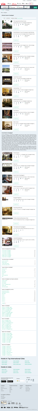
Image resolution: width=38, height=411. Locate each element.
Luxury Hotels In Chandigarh (18, 254)
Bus (10, 390)
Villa (18, 276)
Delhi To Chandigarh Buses (6, 320)
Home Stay (18, 272)
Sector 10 (18, 297)
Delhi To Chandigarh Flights (6, 316)
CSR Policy (27, 387)
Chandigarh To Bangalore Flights (7, 334)
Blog (20, 388)
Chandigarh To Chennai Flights (7, 335)
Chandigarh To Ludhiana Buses (7, 354)
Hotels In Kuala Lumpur (17, 364)
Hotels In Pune (4, 372)
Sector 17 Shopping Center (18, 284)
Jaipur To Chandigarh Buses (6, 325)
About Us (2, 387)
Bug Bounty (27, 390)
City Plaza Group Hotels (18, 264)
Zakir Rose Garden (18, 286)
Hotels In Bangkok (16, 360)
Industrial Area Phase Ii (18, 292)
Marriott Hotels (18, 262)
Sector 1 (18, 294)
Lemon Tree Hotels (18, 260)
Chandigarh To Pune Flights (6, 340)
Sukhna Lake (18, 285)
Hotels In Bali (27, 360)
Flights (11, 387)
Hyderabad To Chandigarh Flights (7, 312)
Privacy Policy (28, 388)
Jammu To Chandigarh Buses (6, 326)
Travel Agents (3, 397)
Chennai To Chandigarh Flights (7, 309)
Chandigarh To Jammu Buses (6, 348)
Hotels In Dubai (27, 362)
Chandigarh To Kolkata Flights (7, 338)
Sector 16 (18, 299)
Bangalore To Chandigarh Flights (7, 308)
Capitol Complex (18, 280)
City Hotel (18, 270)
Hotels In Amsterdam (28, 364)
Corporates (3, 398)
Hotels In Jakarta (4, 364)
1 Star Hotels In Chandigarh (18, 252)
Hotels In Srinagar (4, 370)
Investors (2, 390)
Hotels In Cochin (15, 372)
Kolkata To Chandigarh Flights (7, 313)
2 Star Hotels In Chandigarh (18, 251)
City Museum (18, 281)
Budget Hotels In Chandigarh (18, 255)
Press (2, 389)
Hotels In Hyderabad (28, 372)
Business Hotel (18, 268)
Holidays (11, 389)
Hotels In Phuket (4, 362)
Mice (10, 391)
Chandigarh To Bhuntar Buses (7, 349)
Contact (21, 387)
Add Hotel (2, 396)
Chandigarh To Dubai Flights (6, 339)
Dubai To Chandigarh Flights (6, 314)
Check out (18, 6)
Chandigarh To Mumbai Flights (7, 333)
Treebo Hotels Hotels (18, 263)
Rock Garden (18, 283)
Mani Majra (18, 293)
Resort (18, 273)
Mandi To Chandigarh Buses (6, 327)
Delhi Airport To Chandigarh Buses (7, 322)
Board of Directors (4, 388)
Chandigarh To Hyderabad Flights (7, 336)
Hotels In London (4, 360)
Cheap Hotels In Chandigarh (18, 256)
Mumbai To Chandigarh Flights (7, 307)
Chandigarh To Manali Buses (6, 346)
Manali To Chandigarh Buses (6, 321)
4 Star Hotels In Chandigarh (18, 250)
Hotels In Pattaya (16, 362)
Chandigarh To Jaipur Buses (6, 351)
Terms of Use (28, 389)
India (3, 10)
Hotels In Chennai (27, 370)
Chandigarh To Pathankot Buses (7, 352)
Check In (10, 6)
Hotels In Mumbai (27, 369)
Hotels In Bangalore (16, 369)
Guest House (18, 271)
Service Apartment (18, 275)
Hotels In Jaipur (15, 370)
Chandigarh (7, 10)
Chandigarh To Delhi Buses (6, 347)
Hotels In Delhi (4, 369)
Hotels (11, 388)
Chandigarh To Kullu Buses (6, 353)
